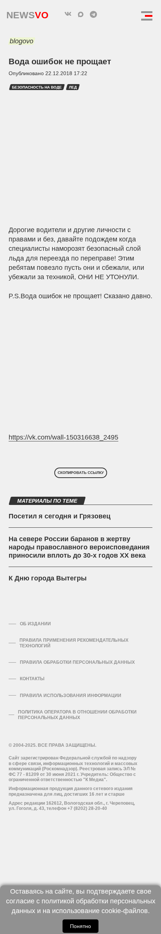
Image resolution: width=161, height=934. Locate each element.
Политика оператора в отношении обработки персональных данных (77, 714)
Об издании (35, 623)
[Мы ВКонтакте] (68, 14)
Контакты (32, 678)
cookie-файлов (124, 911)
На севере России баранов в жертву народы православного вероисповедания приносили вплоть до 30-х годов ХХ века (79, 547)
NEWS (27, 13)
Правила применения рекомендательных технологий (73, 643)
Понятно (80, 926)
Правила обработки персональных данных (77, 662)
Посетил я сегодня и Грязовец (59, 516)
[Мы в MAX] (80, 14)
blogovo (21, 41)
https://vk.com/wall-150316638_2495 (63, 437)
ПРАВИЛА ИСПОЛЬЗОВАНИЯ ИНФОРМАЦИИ (70, 695)
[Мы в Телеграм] (93, 14)
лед (73, 87)
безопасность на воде (37, 87)
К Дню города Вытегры (47, 578)
